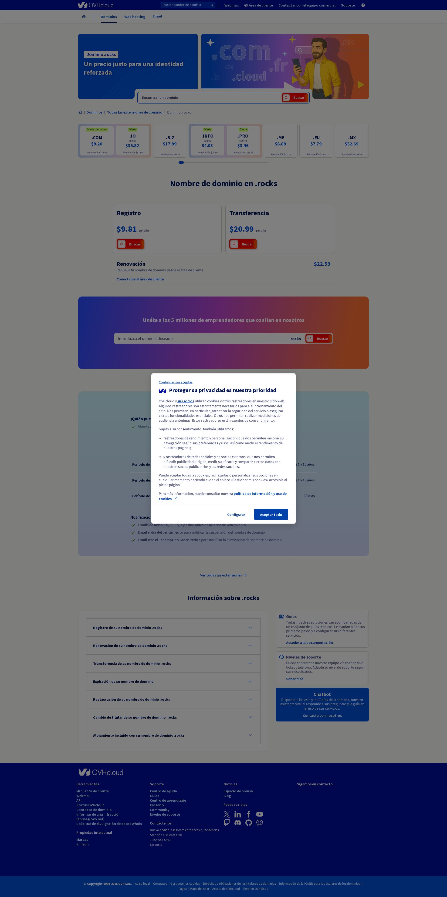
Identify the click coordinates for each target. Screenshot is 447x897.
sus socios (185, 401)
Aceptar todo (271, 514)
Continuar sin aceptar (176, 382)
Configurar (236, 514)
